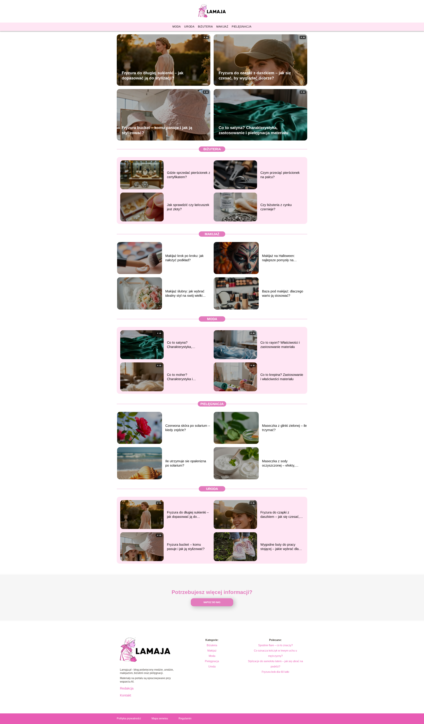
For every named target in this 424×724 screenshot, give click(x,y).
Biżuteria (205, 26)
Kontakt (125, 695)
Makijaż (222, 26)
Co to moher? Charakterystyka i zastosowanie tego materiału (188, 377)
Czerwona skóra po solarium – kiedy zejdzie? (187, 428)
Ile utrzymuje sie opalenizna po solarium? (185, 463)
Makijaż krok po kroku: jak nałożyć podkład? (184, 258)
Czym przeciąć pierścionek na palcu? (280, 175)
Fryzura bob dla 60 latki (275, 671)
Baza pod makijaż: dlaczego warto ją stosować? (282, 293)
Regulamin (185, 718)
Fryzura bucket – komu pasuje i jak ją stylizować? (157, 130)
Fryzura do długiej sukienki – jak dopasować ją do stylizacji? (152, 75)
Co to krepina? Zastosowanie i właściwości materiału (281, 377)
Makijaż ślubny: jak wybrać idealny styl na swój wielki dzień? (184, 293)
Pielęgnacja (242, 26)
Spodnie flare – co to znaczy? (275, 645)
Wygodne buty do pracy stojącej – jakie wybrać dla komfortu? (279, 547)
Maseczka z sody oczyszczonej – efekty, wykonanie (278, 463)
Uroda (189, 26)
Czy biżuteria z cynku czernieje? (276, 207)
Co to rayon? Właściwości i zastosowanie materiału (280, 345)
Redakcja (126, 688)
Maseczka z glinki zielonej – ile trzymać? (284, 428)
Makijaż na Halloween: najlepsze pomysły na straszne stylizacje (278, 258)
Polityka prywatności (129, 718)
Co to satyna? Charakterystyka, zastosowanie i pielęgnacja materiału (253, 130)
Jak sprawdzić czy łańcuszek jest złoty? (188, 207)
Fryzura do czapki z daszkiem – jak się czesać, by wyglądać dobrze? (255, 75)
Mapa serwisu (160, 718)
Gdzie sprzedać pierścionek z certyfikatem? (188, 175)
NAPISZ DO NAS (212, 602)
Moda (176, 26)
